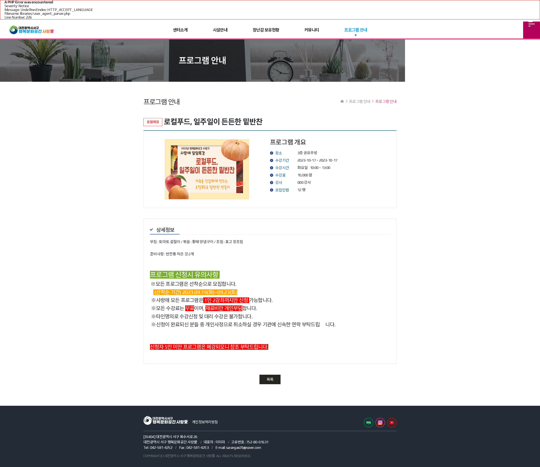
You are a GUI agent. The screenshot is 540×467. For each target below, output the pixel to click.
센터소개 (180, 29)
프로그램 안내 (355, 29)
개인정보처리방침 (205, 422)
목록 (270, 379)
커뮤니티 (311, 29)
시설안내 (220, 29)
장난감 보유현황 (266, 29)
